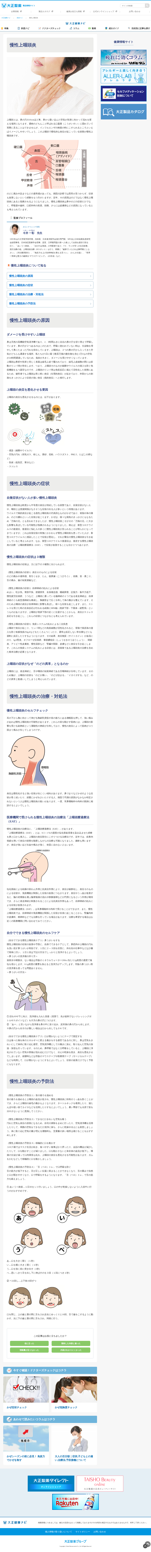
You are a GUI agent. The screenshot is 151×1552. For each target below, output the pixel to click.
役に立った (29, 1343)
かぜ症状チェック (17, 1407)
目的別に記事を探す (141, 28)
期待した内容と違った (71, 1343)
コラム (76, 28)
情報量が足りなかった (29, 1350)
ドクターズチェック (51, 28)
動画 (94, 28)
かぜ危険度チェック (66, 1407)
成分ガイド (114, 28)
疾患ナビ (25, 28)
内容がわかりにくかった (71, 1350)
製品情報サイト (29, 6)
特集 (6, 28)
